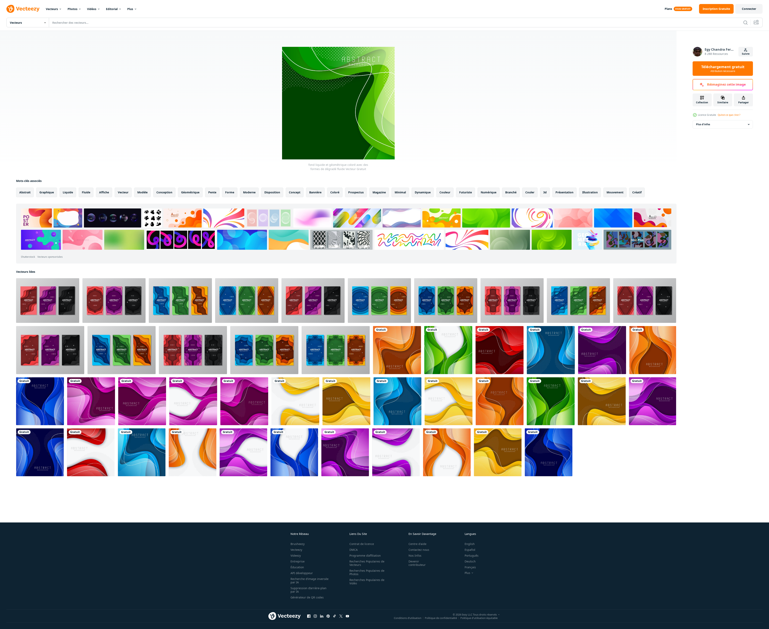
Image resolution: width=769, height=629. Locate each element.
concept (294, 192)
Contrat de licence (361, 544)
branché (510, 192)
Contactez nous (419, 550)
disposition (272, 192)
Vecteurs (52, 9)
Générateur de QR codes (307, 597)
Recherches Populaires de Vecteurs (366, 563)
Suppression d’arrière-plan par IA (308, 589)
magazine (379, 192)
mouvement (615, 192)
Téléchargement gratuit (722, 68)
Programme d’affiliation (365, 555)
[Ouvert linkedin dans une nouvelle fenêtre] (321, 616)
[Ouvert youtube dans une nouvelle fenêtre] (347, 616)
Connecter (749, 9)
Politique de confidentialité (441, 618)
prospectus (356, 192)
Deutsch (470, 561)
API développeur (302, 573)
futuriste (465, 192)
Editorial (112, 9)
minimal (400, 192)
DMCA (353, 550)
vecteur (123, 192)
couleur (444, 192)
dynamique (423, 192)
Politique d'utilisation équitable (479, 618)
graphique (46, 192)
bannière (315, 192)
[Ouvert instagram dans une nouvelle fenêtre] (315, 616)
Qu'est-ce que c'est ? (729, 115)
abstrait (25, 192)
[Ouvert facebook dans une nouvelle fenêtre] (308, 616)
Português (471, 555)
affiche (104, 192)
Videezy (296, 555)
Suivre (745, 53)
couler (529, 192)
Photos (72, 9)
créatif (637, 192)
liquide (68, 192)
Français (470, 567)
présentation (564, 192)
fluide (86, 192)
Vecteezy (296, 550)
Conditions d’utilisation (407, 618)
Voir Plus (637, 240)
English (470, 544)
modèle (142, 192)
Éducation (297, 567)
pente (212, 192)
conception (164, 192)
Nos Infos (415, 555)
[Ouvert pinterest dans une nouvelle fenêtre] (328, 616)
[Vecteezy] (22, 9)
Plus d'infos (703, 124)
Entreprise (298, 561)
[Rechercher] (745, 22)
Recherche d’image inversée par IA (310, 580)
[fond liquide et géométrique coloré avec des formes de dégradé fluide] (47, 300)
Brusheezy (298, 544)
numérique (488, 192)
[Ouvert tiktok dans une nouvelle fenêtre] (334, 616)
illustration (590, 192)
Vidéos (91, 9)
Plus (130, 9)
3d (545, 192)
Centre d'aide (417, 544)
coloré (334, 192)
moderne (249, 192)
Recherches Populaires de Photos (366, 572)
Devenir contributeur (417, 563)
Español (470, 550)
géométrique (190, 192)
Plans (668, 9)
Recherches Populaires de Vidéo (366, 581)
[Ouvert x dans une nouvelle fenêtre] (341, 616)
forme (229, 192)
